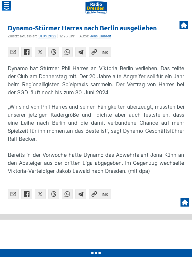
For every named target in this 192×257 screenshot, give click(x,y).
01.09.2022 (47, 36)
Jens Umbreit (100, 36)
